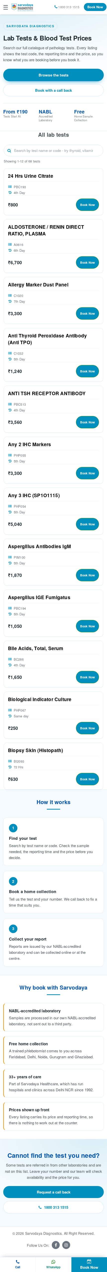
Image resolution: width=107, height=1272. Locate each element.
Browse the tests (53, 75)
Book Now (95, 6)
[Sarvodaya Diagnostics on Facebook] (56, 1245)
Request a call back (53, 1192)
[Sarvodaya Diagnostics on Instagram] (66, 1245)
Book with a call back (53, 90)
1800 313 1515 (56, 1207)
